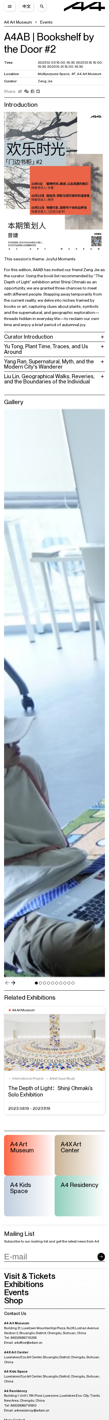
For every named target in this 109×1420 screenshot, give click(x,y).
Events (46, 22)
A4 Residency (80, 1184)
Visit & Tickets (30, 1276)
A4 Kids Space (20, 1188)
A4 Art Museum (18, 22)
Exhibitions (24, 1284)
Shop (13, 1300)
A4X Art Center (71, 1147)
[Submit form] (101, 1257)
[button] (7, 983)
